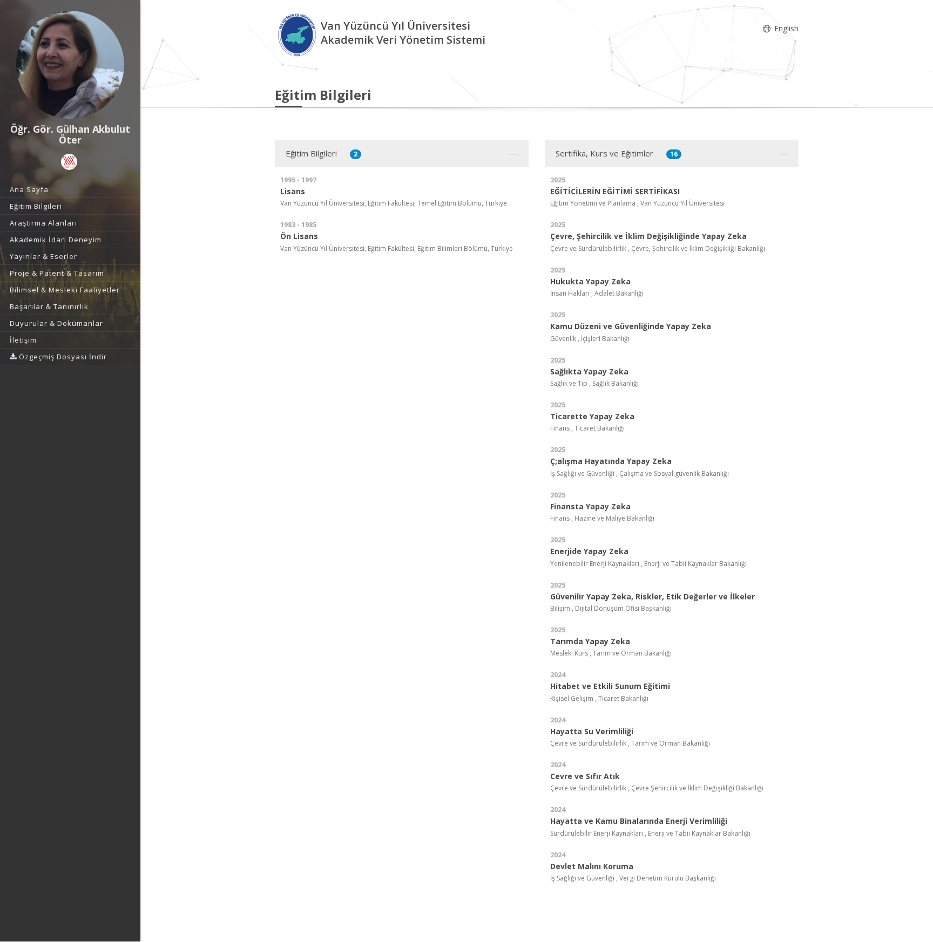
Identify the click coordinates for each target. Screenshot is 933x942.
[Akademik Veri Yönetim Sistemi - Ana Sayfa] (298, 34)
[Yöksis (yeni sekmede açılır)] (69, 162)
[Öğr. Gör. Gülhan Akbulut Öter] (70, 65)
